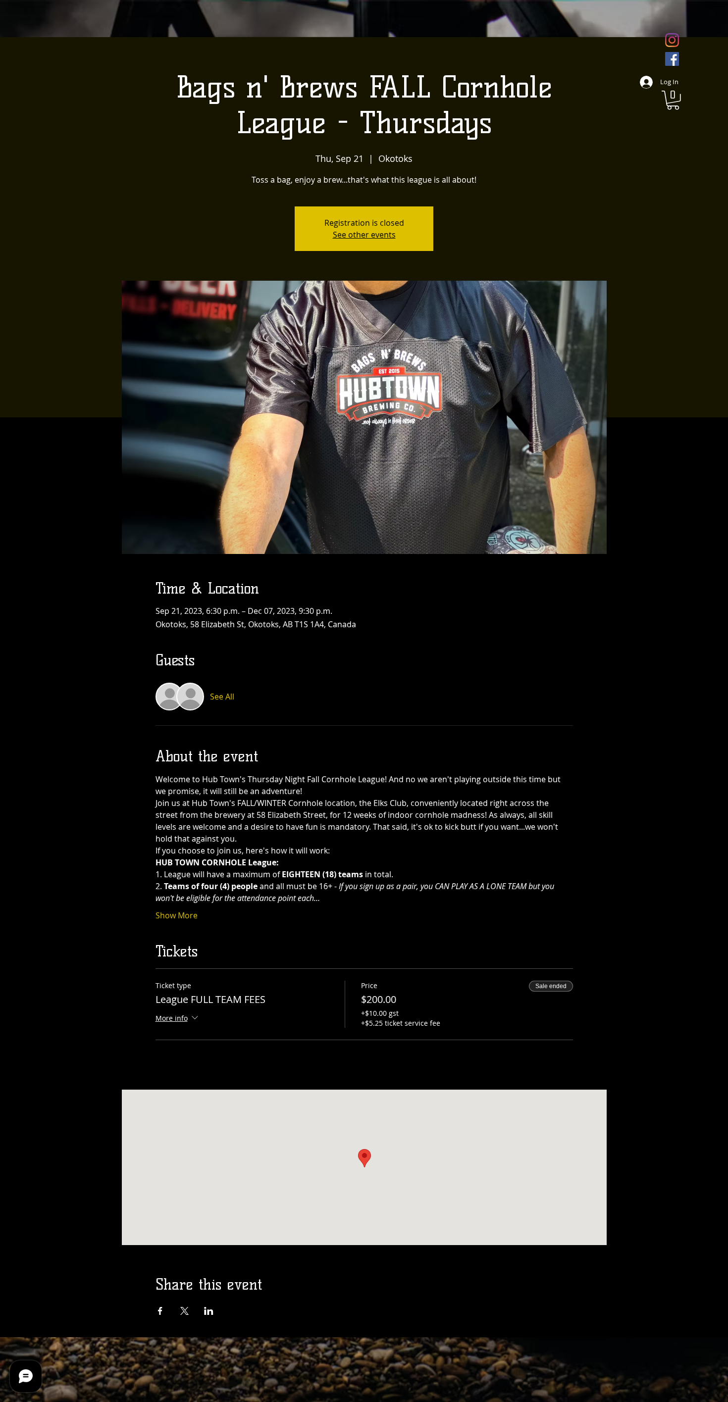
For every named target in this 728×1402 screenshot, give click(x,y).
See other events (364, 234)
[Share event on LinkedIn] (208, 1311)
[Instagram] (672, 40)
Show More (177, 915)
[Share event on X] (184, 1311)
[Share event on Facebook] (160, 1311)
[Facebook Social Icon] (672, 59)
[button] (673, 100)
